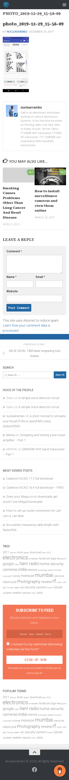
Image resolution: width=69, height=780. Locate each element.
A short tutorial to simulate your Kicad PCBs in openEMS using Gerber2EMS (34, 421)
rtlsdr (59, 582)
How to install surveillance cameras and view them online (47, 201)
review (46, 581)
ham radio (29, 563)
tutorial (58, 587)
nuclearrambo (17, 31)
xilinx (33, 593)
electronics (15, 557)
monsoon (27, 576)
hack (17, 564)
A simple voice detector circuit (39, 398)
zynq (40, 592)
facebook (44, 558)
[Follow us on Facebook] (34, 769)
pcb (13, 582)
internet (32, 570)
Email (40, 277)
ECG (49, 552)
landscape (42, 570)
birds (20, 552)
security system (35, 587)
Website (12, 291)
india (22, 569)
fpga (53, 558)
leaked (51, 570)
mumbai (44, 575)
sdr (22, 587)
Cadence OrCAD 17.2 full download (29, 478)
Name (11, 277)
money (16, 576)
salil (64, 582)
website (26, 592)
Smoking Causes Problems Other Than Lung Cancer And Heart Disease (14, 202)
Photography (28, 581)
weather (17, 592)
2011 (6, 552)
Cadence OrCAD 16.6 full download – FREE (35, 487)
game (63, 559)
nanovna (59, 576)
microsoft (7, 576)
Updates (7, 592)
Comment (14, 251)
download (35, 552)
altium (13, 552)
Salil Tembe (8, 587)
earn (44, 552)
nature (7, 582)
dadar (26, 552)
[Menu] (64, 4)
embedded (33, 559)
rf (54, 581)
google (8, 564)
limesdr (57, 570)
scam (16, 587)
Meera (10, 435)
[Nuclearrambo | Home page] (7, 4)
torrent (50, 587)
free (58, 558)
